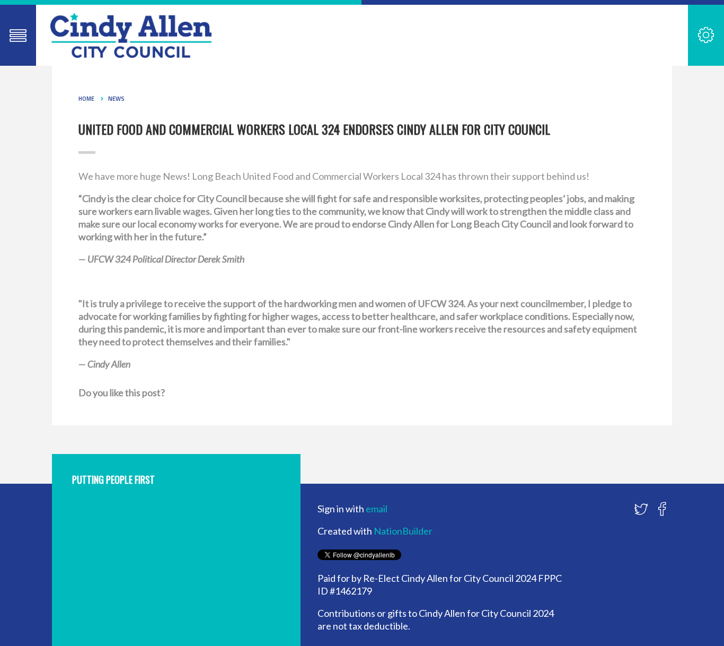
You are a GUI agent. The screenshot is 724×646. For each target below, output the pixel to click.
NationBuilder (403, 531)
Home (86, 98)
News (116, 98)
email (376, 508)
